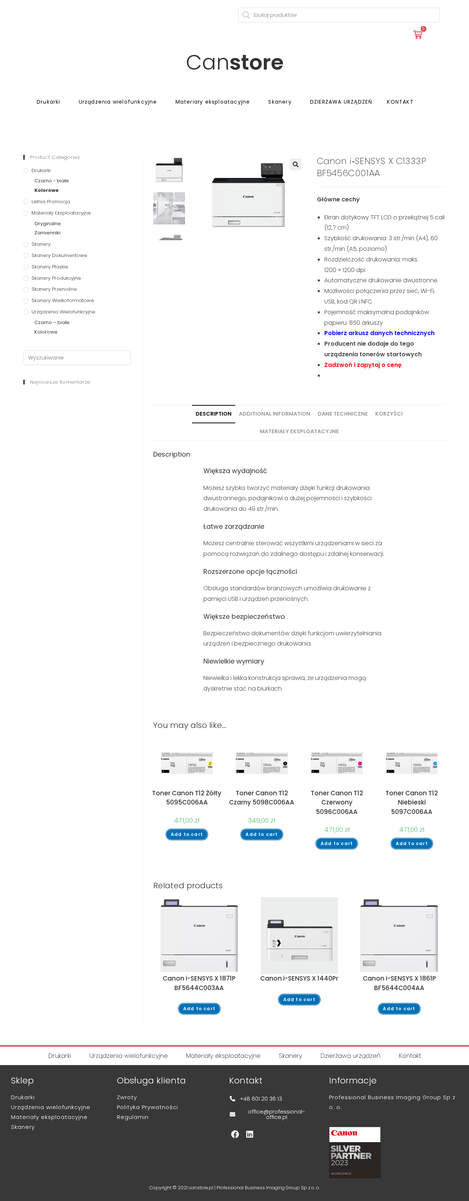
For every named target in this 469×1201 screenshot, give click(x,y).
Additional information (274, 413)
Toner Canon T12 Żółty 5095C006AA (186, 798)
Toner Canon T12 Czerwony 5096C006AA (337, 802)
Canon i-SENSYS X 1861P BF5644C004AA (399, 983)
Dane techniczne (343, 413)
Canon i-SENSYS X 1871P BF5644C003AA (199, 983)
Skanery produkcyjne (56, 278)
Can (235, 62)
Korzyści (389, 413)
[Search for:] (77, 357)
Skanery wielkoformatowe (63, 300)
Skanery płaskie (50, 266)
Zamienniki (47, 232)
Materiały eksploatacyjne (213, 101)
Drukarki (48, 101)
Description (214, 413)
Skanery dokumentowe (59, 255)
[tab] (213, 414)
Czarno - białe (51, 180)
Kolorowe (46, 190)
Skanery (279, 101)
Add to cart (187, 834)
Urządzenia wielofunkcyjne (118, 101)
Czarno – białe (52, 322)
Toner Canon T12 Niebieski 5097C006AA (411, 802)
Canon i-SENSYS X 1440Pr (299, 978)
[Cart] (418, 35)
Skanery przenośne (54, 289)
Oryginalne (47, 223)
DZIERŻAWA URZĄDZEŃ (341, 101)
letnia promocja (51, 201)
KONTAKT (400, 101)
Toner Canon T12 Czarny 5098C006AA (261, 798)
